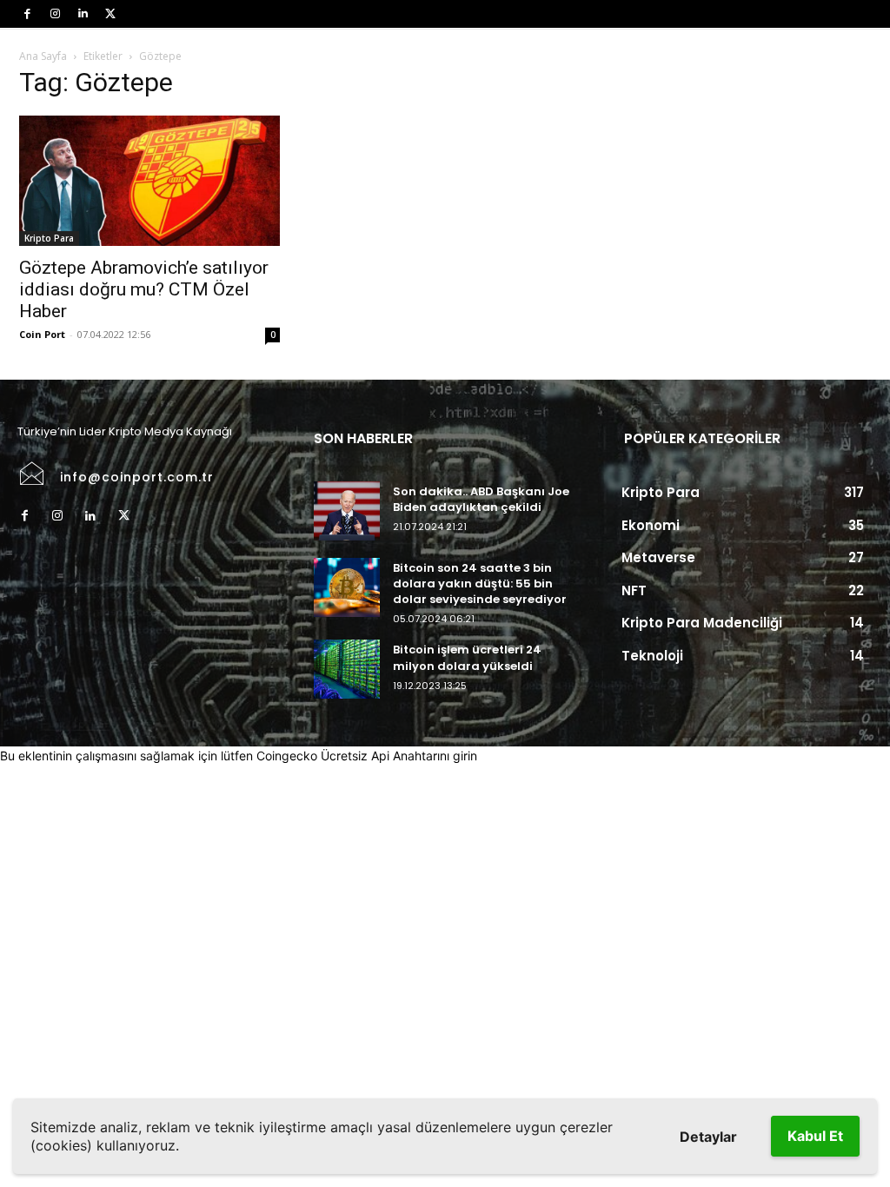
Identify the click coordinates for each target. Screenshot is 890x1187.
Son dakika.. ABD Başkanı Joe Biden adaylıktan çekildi (481, 499)
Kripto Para (49, 238)
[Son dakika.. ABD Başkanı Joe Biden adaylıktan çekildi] (346, 510)
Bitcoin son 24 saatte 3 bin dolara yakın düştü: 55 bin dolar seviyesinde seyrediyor (480, 583)
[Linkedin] (82, 13)
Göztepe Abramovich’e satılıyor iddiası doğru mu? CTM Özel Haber (144, 289)
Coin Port (42, 334)
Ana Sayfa (43, 56)
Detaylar (708, 1136)
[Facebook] (27, 13)
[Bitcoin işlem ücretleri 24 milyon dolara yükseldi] (346, 669)
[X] (110, 13)
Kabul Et (815, 1135)
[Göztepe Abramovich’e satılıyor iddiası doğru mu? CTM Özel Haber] (149, 181)
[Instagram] (54, 13)
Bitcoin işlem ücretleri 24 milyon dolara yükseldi (467, 657)
